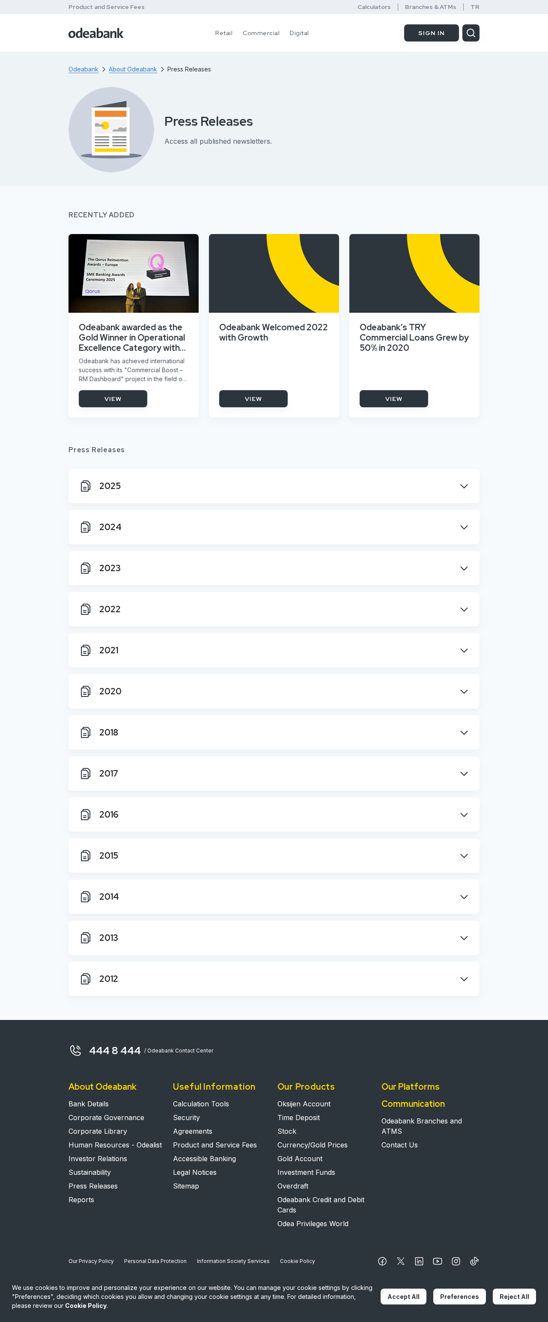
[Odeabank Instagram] (456, 1261)
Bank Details (88, 1104)
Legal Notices (195, 1172)
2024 (110, 527)
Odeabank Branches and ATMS (421, 1126)
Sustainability (89, 1172)
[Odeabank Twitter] (401, 1261)
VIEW (113, 399)
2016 (109, 814)
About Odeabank (102, 1087)
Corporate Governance (106, 1117)
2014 (109, 896)
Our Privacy (91, 1261)
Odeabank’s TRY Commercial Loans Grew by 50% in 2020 (414, 337)
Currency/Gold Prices (312, 1145)
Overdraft (292, 1186)
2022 (110, 609)
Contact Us (399, 1145)
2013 (108, 937)
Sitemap (186, 1186)
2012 (108, 978)
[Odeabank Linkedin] (419, 1261)
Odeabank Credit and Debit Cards (320, 1204)
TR (475, 7)
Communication (413, 1104)
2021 (108, 650)
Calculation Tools (201, 1104)
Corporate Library (97, 1131)
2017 (108, 773)
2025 (110, 486)
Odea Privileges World (312, 1223)
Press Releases (93, 1186)
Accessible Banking (204, 1158)
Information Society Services (233, 1261)
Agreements (192, 1131)
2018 (108, 732)
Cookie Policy (297, 1261)
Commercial (261, 33)
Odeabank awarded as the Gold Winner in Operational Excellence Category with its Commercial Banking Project (132, 337)
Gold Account (299, 1158)
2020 (110, 691)
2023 (110, 568)
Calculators (374, 7)
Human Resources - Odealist (115, 1145)
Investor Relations (97, 1158)
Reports (81, 1199)
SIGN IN (431, 33)
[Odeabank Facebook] (382, 1261)
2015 (108, 855)
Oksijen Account (304, 1104)
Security (186, 1117)
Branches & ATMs (430, 7)
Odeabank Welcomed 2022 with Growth (273, 332)
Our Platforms (410, 1087)
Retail (223, 33)
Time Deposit (298, 1117)
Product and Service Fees (106, 7)
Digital (299, 33)
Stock (286, 1131)
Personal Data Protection (155, 1261)
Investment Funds (306, 1172)
